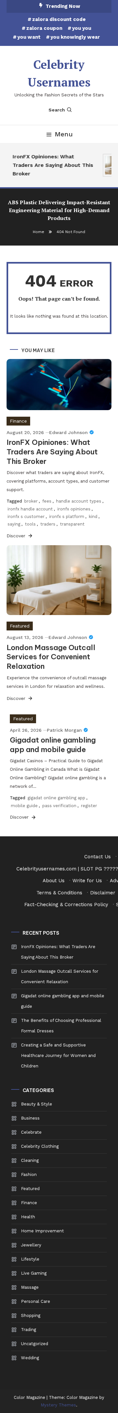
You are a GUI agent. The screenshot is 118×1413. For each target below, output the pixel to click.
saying (14, 524)
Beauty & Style (36, 1104)
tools (30, 524)
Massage (30, 1287)
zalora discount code (59, 19)
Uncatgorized (34, 1343)
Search (57, 109)
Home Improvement (42, 1230)
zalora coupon (44, 28)
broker (31, 501)
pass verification (59, 805)
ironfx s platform (66, 516)
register (89, 805)
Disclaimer (102, 893)
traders (47, 524)
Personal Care (35, 1301)
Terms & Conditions (59, 893)
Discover (17, 535)
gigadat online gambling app (56, 797)
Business (30, 1118)
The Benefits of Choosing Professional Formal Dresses (61, 1025)
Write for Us (87, 881)
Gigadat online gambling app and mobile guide (53, 744)
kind (93, 516)
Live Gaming (34, 1273)
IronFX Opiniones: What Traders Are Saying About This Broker (51, 165)
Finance (18, 421)
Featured (20, 625)
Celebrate (31, 1132)
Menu (64, 134)
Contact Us (97, 857)
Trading (28, 1329)
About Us (54, 881)
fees (46, 501)
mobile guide (24, 805)
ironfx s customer (26, 516)
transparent (72, 524)
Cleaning (30, 1160)
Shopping (30, 1315)
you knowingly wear (75, 37)
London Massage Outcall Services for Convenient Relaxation (51, 657)
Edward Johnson (68, 432)
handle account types (78, 501)
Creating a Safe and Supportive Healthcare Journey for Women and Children (58, 1055)
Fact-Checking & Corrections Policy (66, 904)
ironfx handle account (30, 509)
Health (28, 1216)
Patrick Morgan (64, 730)
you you (81, 28)
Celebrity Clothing (40, 1146)
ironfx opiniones (73, 509)
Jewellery (31, 1245)
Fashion (29, 1174)
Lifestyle (30, 1259)
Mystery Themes (58, 1405)
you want (29, 37)
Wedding (30, 1357)
